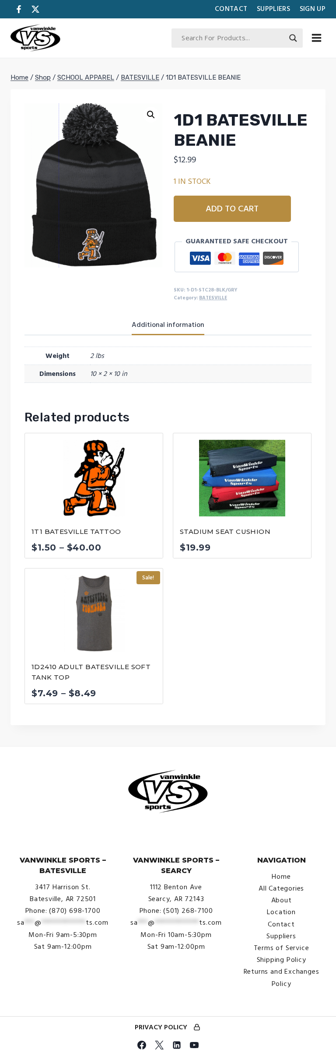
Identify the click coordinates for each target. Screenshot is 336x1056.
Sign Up (313, 9)
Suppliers (273, 9)
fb (19, 9)
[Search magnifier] (293, 38)
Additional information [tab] (168, 325)
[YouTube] (194, 1045)
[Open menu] (316, 38)
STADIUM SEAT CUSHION (225, 531)
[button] (151, 115)
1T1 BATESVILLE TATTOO (76, 531)
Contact (231, 9)
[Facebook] (141, 1045)
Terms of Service (281, 948)
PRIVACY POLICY (161, 1027)
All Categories (281, 888)
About (281, 900)
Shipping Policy (281, 960)
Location (281, 912)
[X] (159, 1045)
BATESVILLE (213, 298)
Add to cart (232, 209)
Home (281, 876)
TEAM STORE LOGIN (196, 1028)
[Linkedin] (177, 1045)
